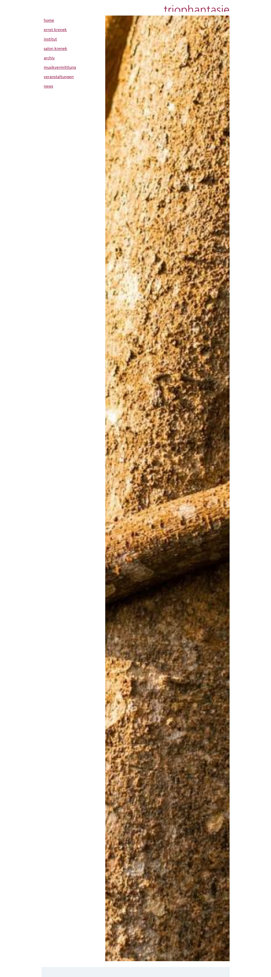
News (48, 86)
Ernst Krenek (55, 29)
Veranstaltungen (59, 76)
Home (49, 20)
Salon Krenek (55, 48)
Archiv (49, 57)
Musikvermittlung (60, 67)
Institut (50, 39)
